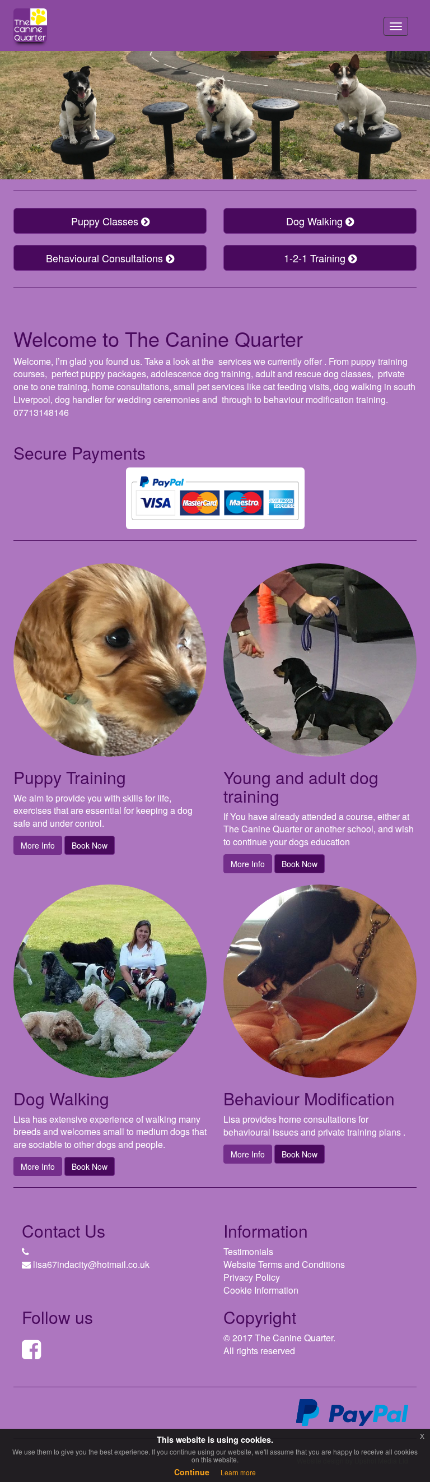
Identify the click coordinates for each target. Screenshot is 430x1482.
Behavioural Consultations (106, 258)
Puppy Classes (106, 221)
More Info (38, 845)
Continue (191, 1472)
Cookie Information (260, 1290)
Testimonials (248, 1251)
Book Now (90, 845)
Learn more (238, 1472)
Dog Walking (315, 221)
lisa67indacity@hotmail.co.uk (91, 1264)
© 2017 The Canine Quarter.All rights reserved (279, 1344)
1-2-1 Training (316, 258)
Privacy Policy (251, 1277)
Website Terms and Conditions (284, 1264)
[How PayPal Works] (352, 1411)
